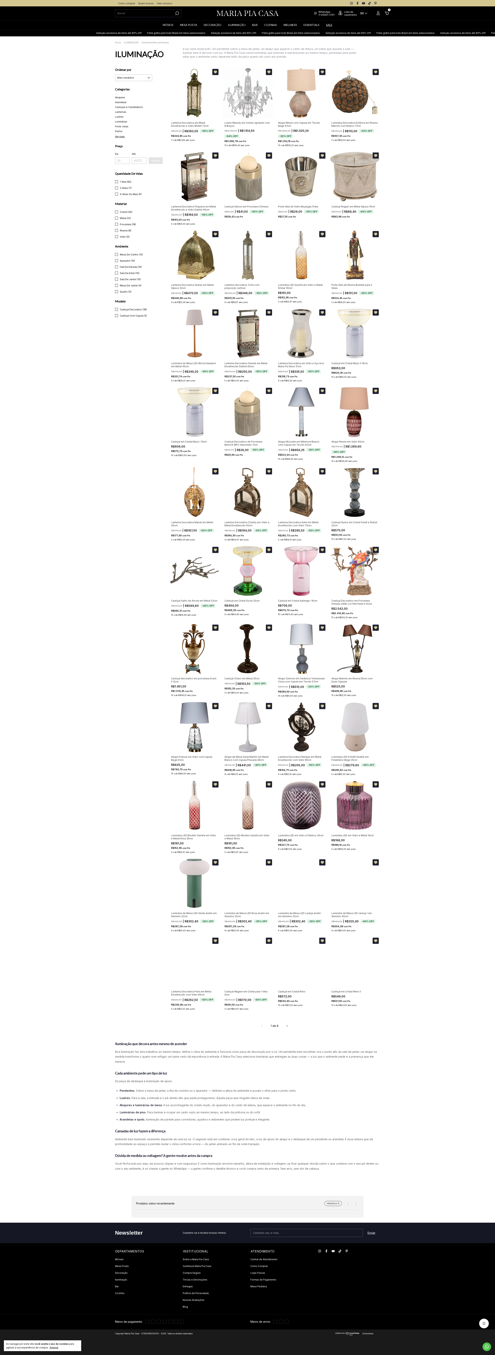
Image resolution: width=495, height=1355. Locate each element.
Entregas (188, 1286)
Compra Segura (192, 1272)
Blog (185, 1306)
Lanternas (120, 111)
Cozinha (119, 1293)
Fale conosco (164, 3)
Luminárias (121, 121)
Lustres (119, 116)
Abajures (120, 97)
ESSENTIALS (311, 25)
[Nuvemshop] (347, 1334)
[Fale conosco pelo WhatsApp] (486, 1346)
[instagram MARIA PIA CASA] (351, 3)
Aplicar (156, 160)
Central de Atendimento (263, 1259)
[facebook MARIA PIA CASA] (357, 3)
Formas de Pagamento (263, 1279)
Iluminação (121, 1279)
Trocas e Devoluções (195, 1279)
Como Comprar (259, 1266)
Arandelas (120, 102)
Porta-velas (121, 126)
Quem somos (146, 3)
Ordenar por (123, 69)
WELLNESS (290, 25)
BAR (255, 25)
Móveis (119, 1259)
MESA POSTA (188, 25)
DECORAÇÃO (212, 25)
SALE (329, 25)
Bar (117, 1286)
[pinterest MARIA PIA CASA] (375, 3)
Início (118, 42)
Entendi (54, 1347)
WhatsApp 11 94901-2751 (326, 13)
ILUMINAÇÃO (237, 25)
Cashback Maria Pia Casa (197, 1266)
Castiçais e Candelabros (129, 107)
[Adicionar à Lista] (215, 72)
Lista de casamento (350, 13)
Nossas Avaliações (193, 1300)
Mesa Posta (122, 1266)
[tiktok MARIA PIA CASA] (369, 3)
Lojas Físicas (257, 1272)
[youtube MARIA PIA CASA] (363, 3)
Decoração (121, 1272)
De (116, 153)
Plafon (118, 131)
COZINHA (270, 25)
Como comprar (126, 3)
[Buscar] (176, 13)
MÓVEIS (168, 25)
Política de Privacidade (196, 1293)
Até (134, 153)
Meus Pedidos (258, 1286)
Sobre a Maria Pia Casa (196, 1259)
